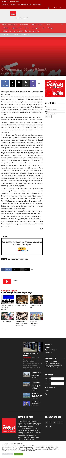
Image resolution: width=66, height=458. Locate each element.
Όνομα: (47, 107)
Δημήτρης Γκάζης (27, 357)
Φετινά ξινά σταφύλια (21, 305)
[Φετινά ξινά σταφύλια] (22, 299)
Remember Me (51, 387)
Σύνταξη (6, 73)
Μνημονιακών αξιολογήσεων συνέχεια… (33, 323)
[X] (60, 7)
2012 (9, 259)
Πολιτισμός (5, 28)
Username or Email (48, 379)
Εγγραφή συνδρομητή (24, 4)
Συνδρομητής (37, 4)
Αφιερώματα (35, 28)
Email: (47, 111)
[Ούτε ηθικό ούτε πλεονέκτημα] (26, 403)
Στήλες (27, 28)
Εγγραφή (48, 116)
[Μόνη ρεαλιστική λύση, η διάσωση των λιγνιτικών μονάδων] (26, 374)
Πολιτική (33, 25)
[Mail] (51, 7)
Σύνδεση (13, 4)
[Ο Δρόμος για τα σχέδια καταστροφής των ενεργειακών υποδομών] (26, 384)
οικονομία (4, 303)
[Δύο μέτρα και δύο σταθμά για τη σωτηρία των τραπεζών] (22, 316)
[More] (39, 83)
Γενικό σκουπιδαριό (6, 321)
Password (47, 383)
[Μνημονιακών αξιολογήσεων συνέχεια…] (36, 316)
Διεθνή (40, 25)
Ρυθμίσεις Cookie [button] (7, 454)
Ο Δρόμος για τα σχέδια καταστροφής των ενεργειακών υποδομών (37, 385)
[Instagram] (48, 7)
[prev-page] (2, 329)
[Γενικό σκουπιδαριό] (7, 316)
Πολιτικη (21, 259)
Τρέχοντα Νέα (18, 31)
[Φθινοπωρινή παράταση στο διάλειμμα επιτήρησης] (7, 299)
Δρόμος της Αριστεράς (32, 31)
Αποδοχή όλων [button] (18, 454)
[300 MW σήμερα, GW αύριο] (33, 347)
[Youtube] (63, 7)
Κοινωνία (48, 25)
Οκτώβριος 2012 (14, 259)
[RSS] (57, 7)
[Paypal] (54, 7)
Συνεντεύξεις (24, 25)
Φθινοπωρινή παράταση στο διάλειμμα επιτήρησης (7, 307)
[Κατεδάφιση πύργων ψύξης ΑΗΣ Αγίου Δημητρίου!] (26, 395)
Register (47, 394)
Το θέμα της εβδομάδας (9, 25)
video (44, 28)
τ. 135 (26, 259)
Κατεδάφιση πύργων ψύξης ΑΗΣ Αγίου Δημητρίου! (37, 395)
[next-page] (5, 329)
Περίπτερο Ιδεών (17, 28)
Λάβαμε (50, 28)
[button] (62, 25)
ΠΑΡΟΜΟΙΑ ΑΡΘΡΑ (9, 291)
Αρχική (3, 34)
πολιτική (9, 34)
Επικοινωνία (5, 4)
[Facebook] (45, 7)
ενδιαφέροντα (6, 31)
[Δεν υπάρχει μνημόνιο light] (36, 299)
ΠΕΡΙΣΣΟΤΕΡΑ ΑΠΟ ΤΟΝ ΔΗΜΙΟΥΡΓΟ (16, 293)
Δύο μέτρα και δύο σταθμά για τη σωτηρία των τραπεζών (21, 323)
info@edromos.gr (53, 367)
